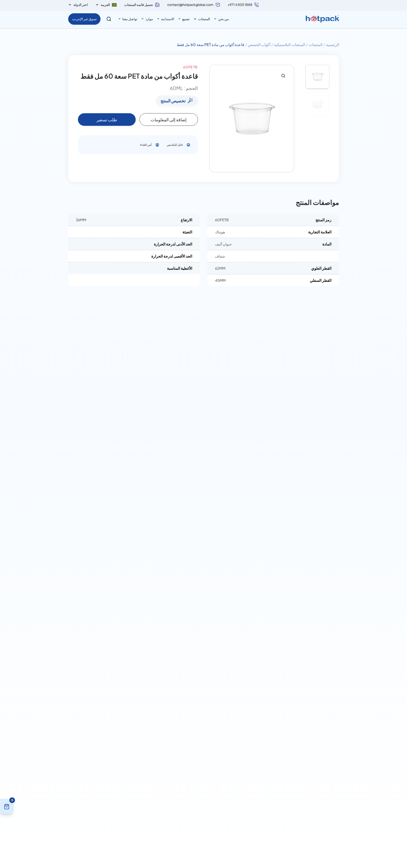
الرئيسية (332, 44)
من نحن (223, 19)
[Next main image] (288, 118)
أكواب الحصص (259, 44)
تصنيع (186, 19)
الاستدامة (167, 19)
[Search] (108, 19)
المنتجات (204, 19)
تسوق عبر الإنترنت (84, 19)
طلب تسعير (106, 119)
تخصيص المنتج (173, 100)
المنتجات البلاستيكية (289, 44)
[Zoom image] (283, 76)
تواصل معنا (129, 19)
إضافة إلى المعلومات (169, 119)
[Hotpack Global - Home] (322, 19)
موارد (149, 19)
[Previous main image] (215, 118)
